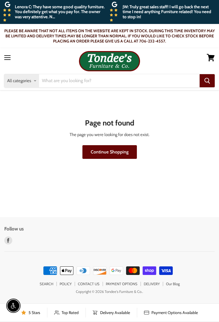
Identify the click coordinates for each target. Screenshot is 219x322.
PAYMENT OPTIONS (121, 284)
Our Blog (173, 284)
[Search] (207, 80)
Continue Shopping (110, 152)
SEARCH (46, 284)
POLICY (66, 284)
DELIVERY (152, 284)
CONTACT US (89, 284)
